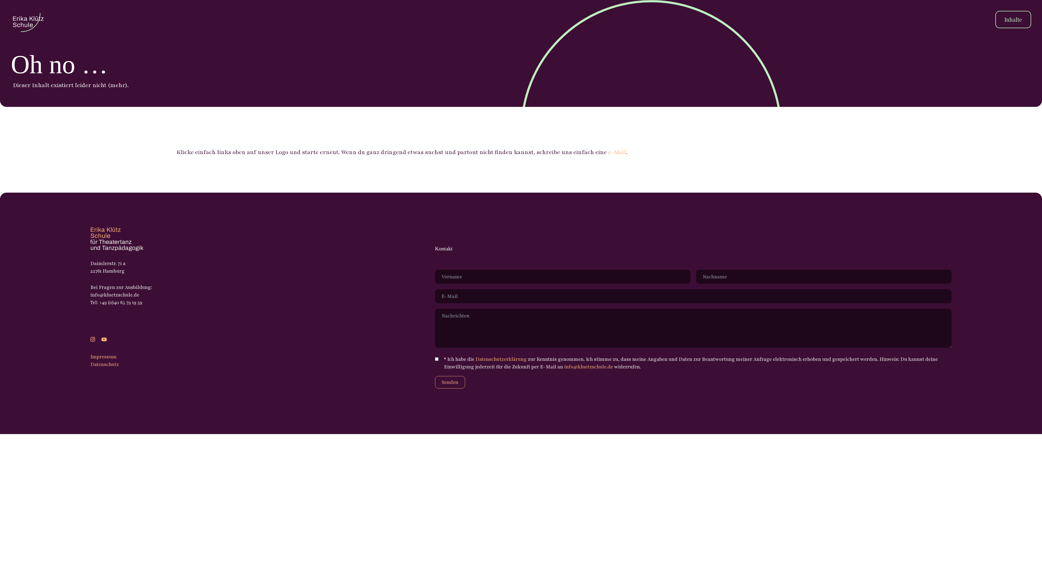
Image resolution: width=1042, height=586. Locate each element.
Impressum (103, 356)
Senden (450, 382)
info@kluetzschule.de (588, 367)
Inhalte (1013, 19)
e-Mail (617, 152)
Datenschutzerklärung (501, 359)
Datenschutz (104, 364)
